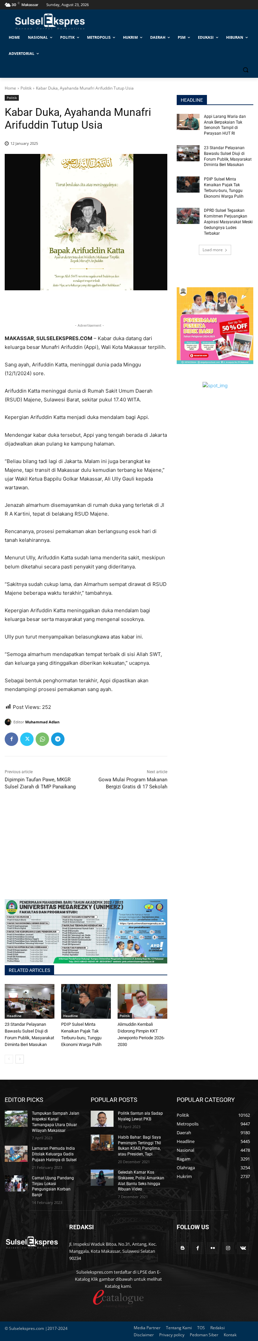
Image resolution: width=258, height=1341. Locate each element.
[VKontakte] (243, 1248)
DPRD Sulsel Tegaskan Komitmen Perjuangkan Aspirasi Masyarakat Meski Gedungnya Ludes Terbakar (228, 221)
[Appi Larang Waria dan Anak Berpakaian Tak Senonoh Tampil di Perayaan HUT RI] (188, 122)
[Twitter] (27, 739)
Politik (26, 88)
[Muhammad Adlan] (9, 722)
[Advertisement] (86, 852)
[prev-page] (9, 1059)
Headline (14, 1015)
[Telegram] (57, 739)
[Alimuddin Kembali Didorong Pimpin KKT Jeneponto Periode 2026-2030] (142, 1001)
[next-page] (19, 1059)
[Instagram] (228, 1248)
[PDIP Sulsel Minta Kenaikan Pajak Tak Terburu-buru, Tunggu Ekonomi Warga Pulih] (86, 1001)
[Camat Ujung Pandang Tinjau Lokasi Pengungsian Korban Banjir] (16, 1183)
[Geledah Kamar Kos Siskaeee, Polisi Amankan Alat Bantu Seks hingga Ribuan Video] (102, 1178)
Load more (213, 250)
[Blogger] (182, 1248)
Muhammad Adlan (42, 721)
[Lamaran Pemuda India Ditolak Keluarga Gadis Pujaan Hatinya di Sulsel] (16, 1154)
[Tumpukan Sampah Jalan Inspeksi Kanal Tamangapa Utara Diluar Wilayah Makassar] (16, 1119)
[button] (245, 70)
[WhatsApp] (42, 739)
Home (10, 88)
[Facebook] (11, 739)
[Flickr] (213, 1248)
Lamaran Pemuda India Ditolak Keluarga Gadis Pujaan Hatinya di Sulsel (54, 1154)
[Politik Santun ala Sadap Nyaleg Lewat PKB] (102, 1119)
